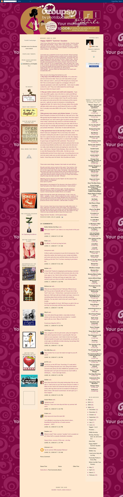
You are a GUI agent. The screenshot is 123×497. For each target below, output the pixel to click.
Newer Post (43, 466)
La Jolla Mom (94, 219)
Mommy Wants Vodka (94, 274)
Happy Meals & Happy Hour (94, 194)
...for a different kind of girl (94, 110)
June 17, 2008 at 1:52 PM (53, 281)
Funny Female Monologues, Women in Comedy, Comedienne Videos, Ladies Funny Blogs (94, 188)
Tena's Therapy (94, 327)
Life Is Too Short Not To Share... (94, 228)
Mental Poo (94, 263)
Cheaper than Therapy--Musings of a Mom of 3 (94, 160)
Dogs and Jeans (95, 179)
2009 (89, 404)
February (92, 475)
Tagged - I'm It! (93, 427)
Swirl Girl (94, 46)
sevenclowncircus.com (94, 309)
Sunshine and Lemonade (94, 322)
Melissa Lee (47, 286)
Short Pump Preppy (95, 314)
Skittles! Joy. (92, 450)
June (90, 425)
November (92, 412)
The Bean (95, 340)
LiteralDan (94, 244)
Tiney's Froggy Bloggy (94, 370)
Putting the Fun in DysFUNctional (94, 295)
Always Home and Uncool (94, 120)
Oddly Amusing (93, 432)
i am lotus (95, 205)
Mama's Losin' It (95, 252)
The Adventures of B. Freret (94, 335)
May (90, 467)
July (90, 422)
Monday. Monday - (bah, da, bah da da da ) (95, 436)
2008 (89, 407)
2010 (89, 402)
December (92, 409)
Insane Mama (48, 399)
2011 (89, 399)
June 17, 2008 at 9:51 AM (53, 264)
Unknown (47, 447)
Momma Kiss (95, 270)
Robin (46, 240)
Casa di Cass (95, 151)
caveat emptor (94, 155)
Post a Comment (45, 456)
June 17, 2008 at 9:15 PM (53, 325)
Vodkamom (94, 389)
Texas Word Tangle (94, 331)
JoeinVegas (47, 330)
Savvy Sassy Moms (94, 300)
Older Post (76, 466)
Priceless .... (92, 429)
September (92, 417)
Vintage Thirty (94, 385)
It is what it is (94, 213)
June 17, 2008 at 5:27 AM (53, 236)
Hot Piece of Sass (94, 203)
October (91, 414)
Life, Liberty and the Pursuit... (94, 239)
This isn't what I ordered (94, 365)
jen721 (46, 362)
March (91, 472)
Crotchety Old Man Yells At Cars (94, 170)
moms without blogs (94, 278)
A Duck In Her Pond (95, 115)
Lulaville (94, 248)
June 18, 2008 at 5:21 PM (53, 395)
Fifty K (46, 312)
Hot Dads (94, 199)
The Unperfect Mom (95, 360)
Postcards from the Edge (94, 286)
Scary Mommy (94, 304)
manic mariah (94, 256)
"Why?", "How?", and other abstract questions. (94, 106)
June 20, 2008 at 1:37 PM (53, 442)
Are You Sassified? (94, 125)
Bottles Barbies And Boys (51, 227)
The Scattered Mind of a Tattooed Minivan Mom (94, 355)
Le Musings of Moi (94, 223)
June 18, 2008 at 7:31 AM (53, 345)
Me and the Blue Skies (94, 259)
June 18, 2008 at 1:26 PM (53, 357)
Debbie (46, 268)
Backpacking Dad (94, 129)
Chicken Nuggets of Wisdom (95, 166)
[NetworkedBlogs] (94, 63)
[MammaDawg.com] (30, 386)
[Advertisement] (29, 76)
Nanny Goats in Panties (94, 281)
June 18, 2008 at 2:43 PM (53, 375)
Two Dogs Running (94, 374)
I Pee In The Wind (94, 209)
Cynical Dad (94, 175)
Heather (46, 431)
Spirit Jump (94, 318)
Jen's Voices (94, 217)
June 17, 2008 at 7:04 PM (53, 307)
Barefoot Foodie (95, 137)
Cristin (46, 413)
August (91, 420)
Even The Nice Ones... (94, 183)
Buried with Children (94, 144)
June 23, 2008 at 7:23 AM (53, 452)
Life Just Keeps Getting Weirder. (95, 233)
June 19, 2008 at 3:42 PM (53, 409)
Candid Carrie (94, 148)
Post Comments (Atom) (55, 470)
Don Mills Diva (48, 350)
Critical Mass (92, 448)
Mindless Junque (94, 267)
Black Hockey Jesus (94, 140)
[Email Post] (62, 217)
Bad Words (94, 133)
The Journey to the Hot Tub (94, 345)
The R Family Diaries (94, 350)
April (90, 470)
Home (60, 466)
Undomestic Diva (94, 378)
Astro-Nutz (92, 441)
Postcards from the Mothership (94, 290)
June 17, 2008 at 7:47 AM (53, 246)
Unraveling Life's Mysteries (94, 382)
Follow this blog (94, 66)
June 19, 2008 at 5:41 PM (53, 427)
